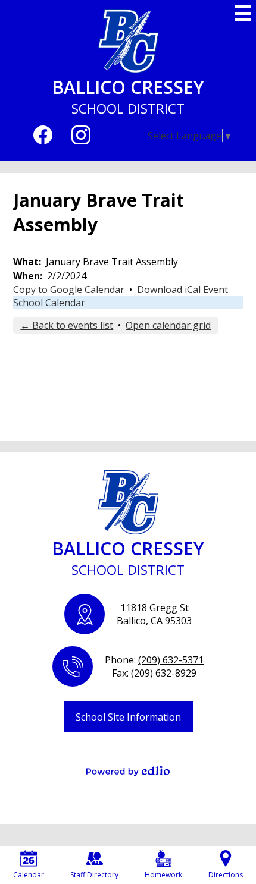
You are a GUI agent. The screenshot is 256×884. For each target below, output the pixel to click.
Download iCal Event (182, 289)
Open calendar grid (168, 325)
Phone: (154, 659)
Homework (163, 875)
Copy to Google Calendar (68, 289)
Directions (225, 875)
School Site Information (128, 716)
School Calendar (49, 302)
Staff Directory (94, 875)
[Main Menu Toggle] (243, 13)
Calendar (28, 875)
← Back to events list (66, 325)
